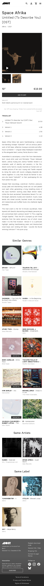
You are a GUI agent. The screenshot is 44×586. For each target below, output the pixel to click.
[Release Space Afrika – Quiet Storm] (32, 447)
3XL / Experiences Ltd (9, 462)
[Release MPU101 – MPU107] (11, 255)
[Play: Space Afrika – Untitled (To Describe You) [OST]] (7, 68)
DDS (24, 333)
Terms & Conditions (22, 577)
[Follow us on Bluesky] (29, 568)
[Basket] (36, 3)
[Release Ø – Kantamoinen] (32, 409)
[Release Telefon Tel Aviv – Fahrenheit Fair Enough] (32, 255)
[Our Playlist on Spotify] (29, 564)
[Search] (26, 3)
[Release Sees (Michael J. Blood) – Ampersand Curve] (32, 317)
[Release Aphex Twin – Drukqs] (11, 317)
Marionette (5, 393)
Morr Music (6, 425)
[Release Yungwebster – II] (11, 486)
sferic (4, 501)
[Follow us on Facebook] (38, 564)
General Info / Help (34, 548)
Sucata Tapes (6, 302)
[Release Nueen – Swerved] (11, 447)
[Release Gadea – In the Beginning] (32, 286)
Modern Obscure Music (31, 300)
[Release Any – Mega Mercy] (11, 517)
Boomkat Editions (28, 423)
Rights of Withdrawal (22, 583)
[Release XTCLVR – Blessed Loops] (32, 486)
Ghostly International (30, 271)
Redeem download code (34, 544)
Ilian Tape (5, 270)
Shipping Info (32, 551)
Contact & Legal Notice (33, 555)
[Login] (31, 3)
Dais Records (27, 464)
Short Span (5, 364)
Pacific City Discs (28, 364)
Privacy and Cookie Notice (22, 580)
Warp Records (7, 331)
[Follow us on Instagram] (34, 564)
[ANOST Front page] (6, 3)
